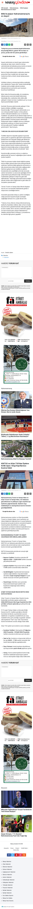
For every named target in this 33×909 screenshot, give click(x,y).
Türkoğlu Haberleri (8, 885)
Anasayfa (5, 8)
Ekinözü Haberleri (7, 874)
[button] (25, 45)
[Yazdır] (12, 45)
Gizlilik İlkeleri (24, 848)
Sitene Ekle (16, 850)
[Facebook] (2, 45)
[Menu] (2, 2)
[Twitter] (5, 45)
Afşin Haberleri (7, 864)
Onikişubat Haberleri (8, 882)
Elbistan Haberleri (7, 866)
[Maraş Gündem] (16, 2)
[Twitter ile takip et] (13, 854)
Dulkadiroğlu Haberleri (8, 880)
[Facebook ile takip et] (9, 854)
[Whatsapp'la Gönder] (9, 45)
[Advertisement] (16, 234)
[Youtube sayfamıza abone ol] (16, 854)
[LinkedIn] (7, 45)
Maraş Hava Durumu (8, 900)
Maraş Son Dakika (7, 898)
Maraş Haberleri (7, 861)
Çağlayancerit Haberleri (9, 872)
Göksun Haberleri (7, 869)
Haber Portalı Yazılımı (9, 906)
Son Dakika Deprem (8, 895)
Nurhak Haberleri (7, 890)
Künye (12, 848)
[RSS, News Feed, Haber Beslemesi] (24, 854)
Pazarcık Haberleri (8, 887)
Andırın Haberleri (7, 877)
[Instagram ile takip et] (20, 854)
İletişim (17, 848)
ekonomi (6, 257)
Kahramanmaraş (14, 8)
